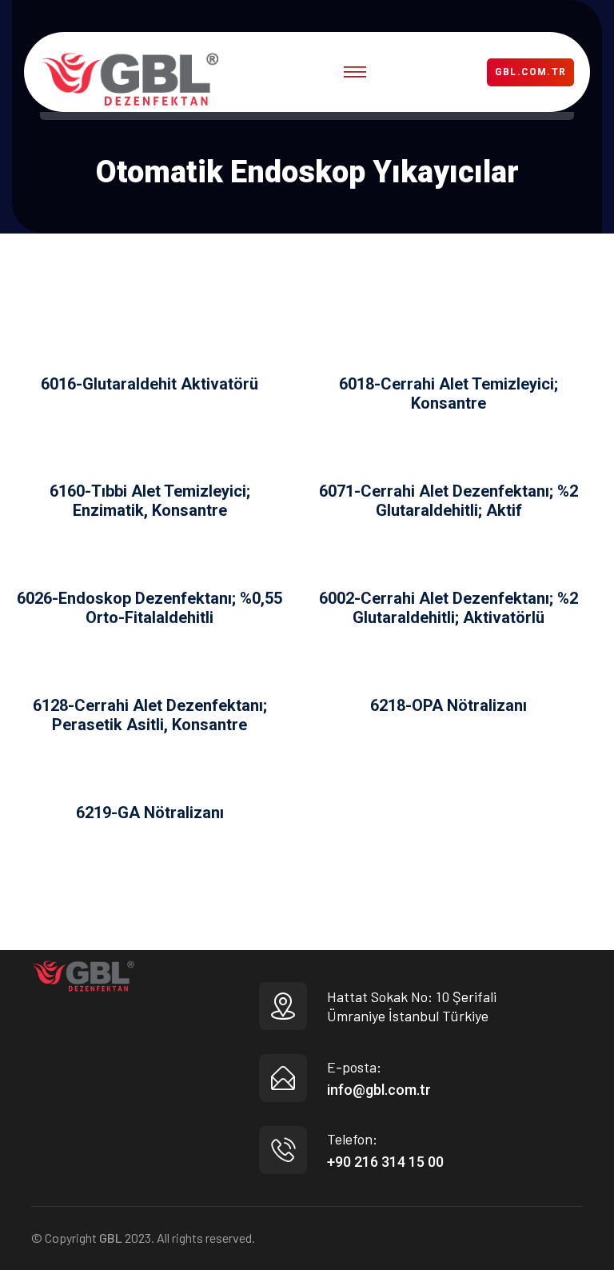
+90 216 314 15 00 (385, 1161)
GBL (110, 1237)
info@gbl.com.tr (379, 1089)
